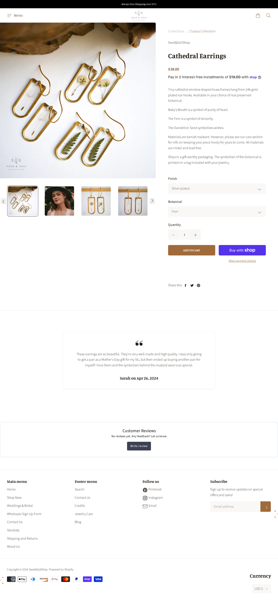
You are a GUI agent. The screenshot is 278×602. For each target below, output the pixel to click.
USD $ (259, 588)
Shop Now (14, 497)
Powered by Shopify (61, 569)
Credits (80, 505)
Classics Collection (202, 31)
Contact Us (14, 522)
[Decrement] (173, 234)
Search (79, 489)
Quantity (174, 224)
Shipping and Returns (22, 538)
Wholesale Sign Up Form (24, 514)
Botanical (175, 201)
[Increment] (195, 234)
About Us (13, 546)
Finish (172, 178)
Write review (139, 446)
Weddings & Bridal (20, 505)
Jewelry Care (84, 514)
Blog (78, 522)
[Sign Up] (265, 506)
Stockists (13, 530)
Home (11, 489)
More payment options (242, 261)
